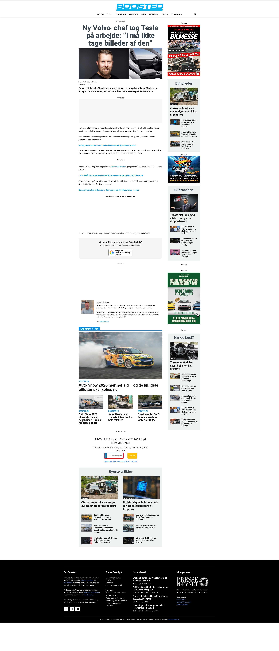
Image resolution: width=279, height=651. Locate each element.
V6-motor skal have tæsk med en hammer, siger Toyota (146, 540)
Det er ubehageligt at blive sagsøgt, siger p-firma (188, 388)
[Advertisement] (120, 213)
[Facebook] (66, 609)
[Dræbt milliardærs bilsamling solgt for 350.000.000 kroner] (86, 518)
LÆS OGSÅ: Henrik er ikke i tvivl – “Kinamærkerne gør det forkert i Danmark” (111, 175)
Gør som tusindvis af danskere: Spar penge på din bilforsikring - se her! (109, 190)
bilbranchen (68, 583)
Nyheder (120, 21)
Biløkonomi (85, 498)
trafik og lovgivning (91, 592)
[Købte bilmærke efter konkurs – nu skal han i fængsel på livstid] (175, 229)
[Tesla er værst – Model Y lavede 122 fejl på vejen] (128, 528)
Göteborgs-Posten (118, 167)
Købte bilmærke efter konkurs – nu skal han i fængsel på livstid (188, 230)
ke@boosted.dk (173, 619)
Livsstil (135, 602)
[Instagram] (72, 609)
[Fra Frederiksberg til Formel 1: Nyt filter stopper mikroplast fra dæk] (86, 540)
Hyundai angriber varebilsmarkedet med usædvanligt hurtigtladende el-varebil (106, 528)
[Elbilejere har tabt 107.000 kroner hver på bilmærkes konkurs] (175, 421)
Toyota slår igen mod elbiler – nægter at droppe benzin (182, 218)
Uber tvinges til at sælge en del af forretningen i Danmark (147, 517)
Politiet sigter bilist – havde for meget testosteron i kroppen (140, 506)
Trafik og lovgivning (129, 498)
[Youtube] (77, 609)
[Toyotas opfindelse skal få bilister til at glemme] (184, 351)
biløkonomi (88, 595)
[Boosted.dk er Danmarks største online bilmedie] (139, 7)
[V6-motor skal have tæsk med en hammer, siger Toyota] (128, 540)
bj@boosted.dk (104, 321)
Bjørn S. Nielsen (92, 82)
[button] (195, 14)
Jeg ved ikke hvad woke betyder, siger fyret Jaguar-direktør (189, 253)
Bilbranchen (174, 211)
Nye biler (173, 358)
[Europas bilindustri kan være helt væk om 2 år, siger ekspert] (175, 398)
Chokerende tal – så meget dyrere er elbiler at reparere (98, 504)
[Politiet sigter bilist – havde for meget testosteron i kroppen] (141, 487)
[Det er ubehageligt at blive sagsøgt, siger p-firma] (175, 388)
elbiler (83, 580)
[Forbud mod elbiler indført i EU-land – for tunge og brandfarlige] (175, 376)
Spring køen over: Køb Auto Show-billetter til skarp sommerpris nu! (107, 145)
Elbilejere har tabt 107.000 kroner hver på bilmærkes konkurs (189, 423)
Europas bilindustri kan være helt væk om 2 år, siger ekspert (188, 399)
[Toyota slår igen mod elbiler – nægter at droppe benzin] (184, 203)
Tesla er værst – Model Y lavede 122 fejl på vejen (146, 526)
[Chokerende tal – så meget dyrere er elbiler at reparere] (99, 487)
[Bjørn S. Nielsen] (87, 311)
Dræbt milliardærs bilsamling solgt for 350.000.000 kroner (102, 517)
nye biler (90, 580)
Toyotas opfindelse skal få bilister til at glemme (181, 365)
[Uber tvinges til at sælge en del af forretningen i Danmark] (128, 518)
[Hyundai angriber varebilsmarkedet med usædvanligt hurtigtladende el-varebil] (86, 528)
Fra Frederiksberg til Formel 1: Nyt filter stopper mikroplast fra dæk (105, 540)
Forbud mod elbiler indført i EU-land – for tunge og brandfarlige (188, 377)
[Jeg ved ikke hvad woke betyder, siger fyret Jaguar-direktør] (175, 252)
